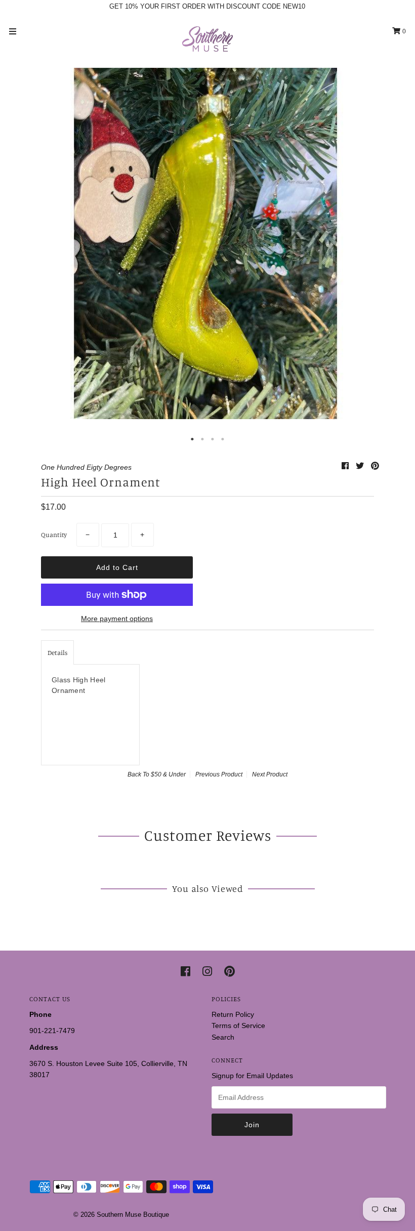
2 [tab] (202, 439)
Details (57, 652)
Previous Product (218, 774)
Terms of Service (238, 1025)
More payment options (117, 618)
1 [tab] (192, 439)
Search (223, 1037)
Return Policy (233, 1014)
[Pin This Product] (375, 466)
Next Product (269, 774)
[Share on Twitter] (361, 466)
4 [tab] (223, 439)
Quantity (54, 534)
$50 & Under (168, 774)
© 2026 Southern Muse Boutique (121, 1214)
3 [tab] (213, 439)
